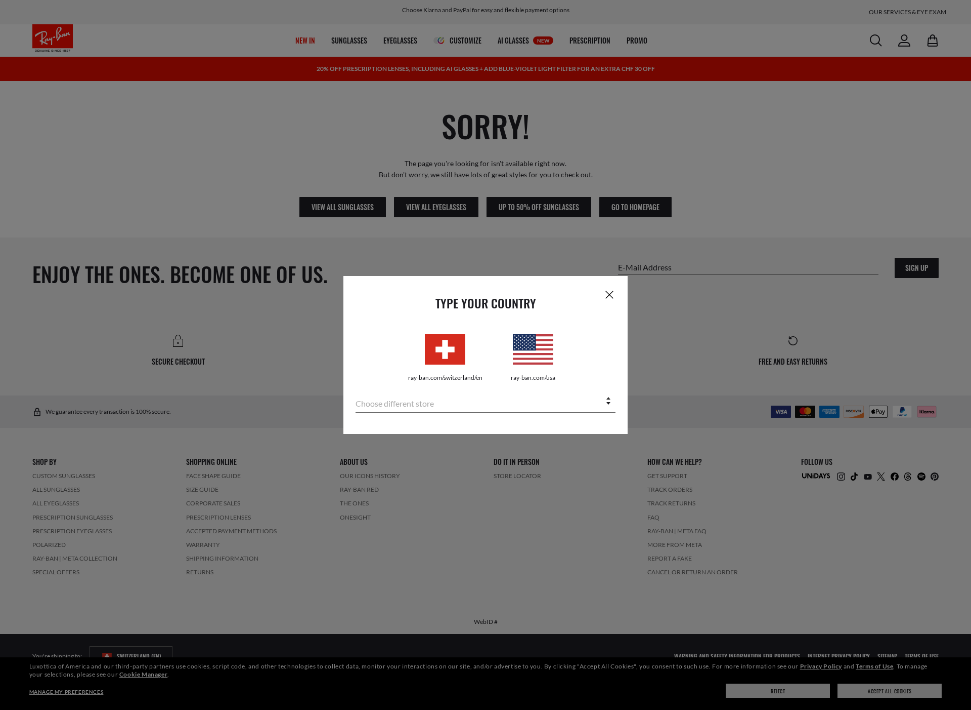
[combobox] (485, 402)
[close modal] (609, 294)
